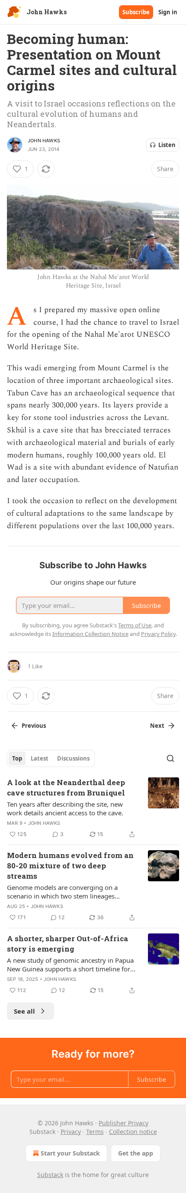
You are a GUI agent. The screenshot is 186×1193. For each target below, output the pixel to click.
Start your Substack (70, 1153)
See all (24, 1011)
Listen (167, 145)
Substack (50, 1175)
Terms (95, 1131)
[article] (93, 808)
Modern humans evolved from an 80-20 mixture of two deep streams (70, 865)
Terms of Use (134, 625)
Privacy (71, 1131)
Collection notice (133, 1131)
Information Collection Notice (90, 634)
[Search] (170, 758)
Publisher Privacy (123, 1123)
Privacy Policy (158, 634)
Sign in (167, 12)
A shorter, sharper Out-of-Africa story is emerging (67, 943)
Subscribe (136, 12)
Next (157, 726)
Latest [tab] (39, 758)
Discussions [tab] (73, 758)
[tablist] (51, 758)
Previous (34, 726)
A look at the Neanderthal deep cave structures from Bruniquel (66, 787)
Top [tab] (17, 758)
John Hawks (44, 141)
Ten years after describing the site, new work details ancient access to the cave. (65, 808)
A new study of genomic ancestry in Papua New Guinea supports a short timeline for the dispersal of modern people (70, 964)
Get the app (135, 1153)
